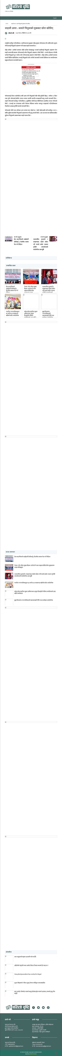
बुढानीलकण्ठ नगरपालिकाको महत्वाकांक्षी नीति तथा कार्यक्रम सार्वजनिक (48, 314)
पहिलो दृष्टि (11, 33)
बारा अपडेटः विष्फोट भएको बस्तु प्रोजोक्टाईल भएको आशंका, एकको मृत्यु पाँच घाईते (34, 992)
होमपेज (7, 24)
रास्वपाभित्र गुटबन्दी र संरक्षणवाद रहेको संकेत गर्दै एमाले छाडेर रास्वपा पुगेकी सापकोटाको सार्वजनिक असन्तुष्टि (48, 290)
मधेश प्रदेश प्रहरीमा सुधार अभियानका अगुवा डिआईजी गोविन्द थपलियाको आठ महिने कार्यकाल (30, 315)
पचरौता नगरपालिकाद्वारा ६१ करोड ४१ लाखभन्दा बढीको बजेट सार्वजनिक (12, 313)
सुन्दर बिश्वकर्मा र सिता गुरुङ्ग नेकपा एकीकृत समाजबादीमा (29, 983)
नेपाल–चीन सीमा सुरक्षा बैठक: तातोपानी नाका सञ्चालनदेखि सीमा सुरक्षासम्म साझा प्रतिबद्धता (30, 290)
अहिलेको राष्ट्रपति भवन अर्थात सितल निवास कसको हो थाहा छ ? (31, 965)
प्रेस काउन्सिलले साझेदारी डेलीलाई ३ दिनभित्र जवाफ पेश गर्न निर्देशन (12, 289)
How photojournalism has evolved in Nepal (27, 974)
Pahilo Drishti (33, 1054)
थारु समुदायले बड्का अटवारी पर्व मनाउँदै (25, 957)
